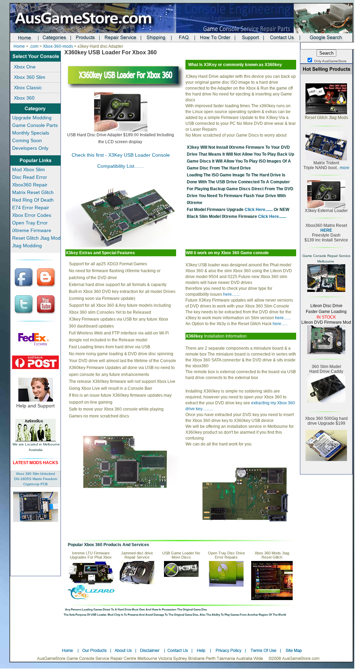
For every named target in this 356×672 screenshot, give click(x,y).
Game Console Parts (35, 125)
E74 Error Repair (30, 207)
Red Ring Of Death (33, 200)
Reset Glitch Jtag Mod (36, 238)
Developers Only (30, 148)
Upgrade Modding (32, 117)
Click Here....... (258, 209)
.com (33, 46)
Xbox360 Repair (29, 184)
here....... (282, 317)
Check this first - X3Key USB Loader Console (121, 155)
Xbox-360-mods (58, 46)
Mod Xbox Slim (28, 169)
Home (19, 46)
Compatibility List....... (120, 166)
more (344, 167)
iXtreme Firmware (31, 230)
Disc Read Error (29, 177)
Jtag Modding (27, 245)
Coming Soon (27, 140)
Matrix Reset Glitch (33, 192)
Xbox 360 (24, 98)
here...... (280, 323)
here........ (231, 294)
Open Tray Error (30, 222)
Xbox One (25, 67)
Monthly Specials (30, 133)
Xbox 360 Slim (29, 77)
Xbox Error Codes (31, 215)
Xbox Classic (28, 87)
